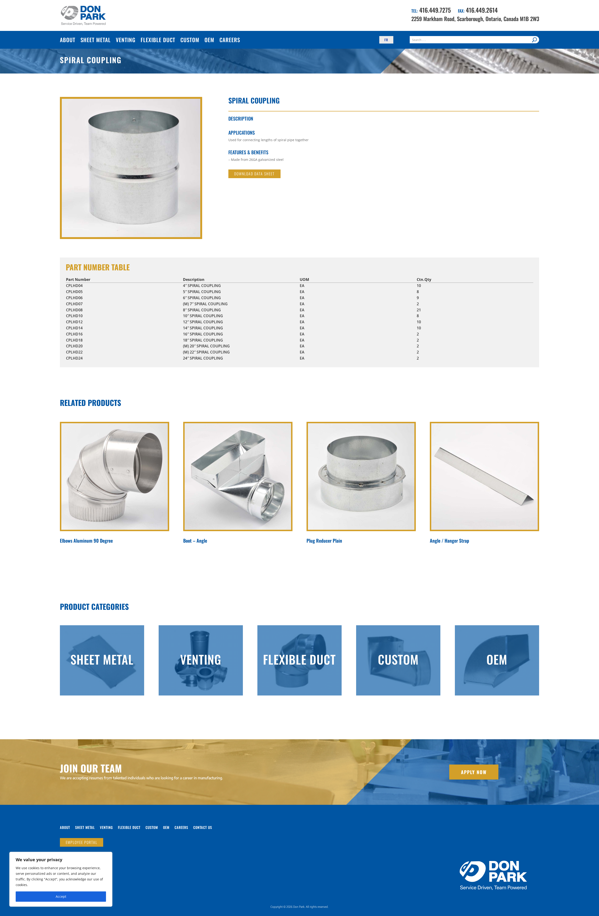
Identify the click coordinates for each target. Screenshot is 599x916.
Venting (125, 40)
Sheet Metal (95, 40)
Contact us (202, 828)
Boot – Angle (195, 540)
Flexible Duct (158, 40)
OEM (209, 40)
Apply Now (474, 772)
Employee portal (81, 842)
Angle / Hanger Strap (449, 540)
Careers (229, 40)
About (67, 40)
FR (386, 39)
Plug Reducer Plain (324, 540)
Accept (61, 896)
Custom (189, 40)
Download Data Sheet (254, 174)
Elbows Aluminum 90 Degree (86, 540)
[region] (60, 879)
